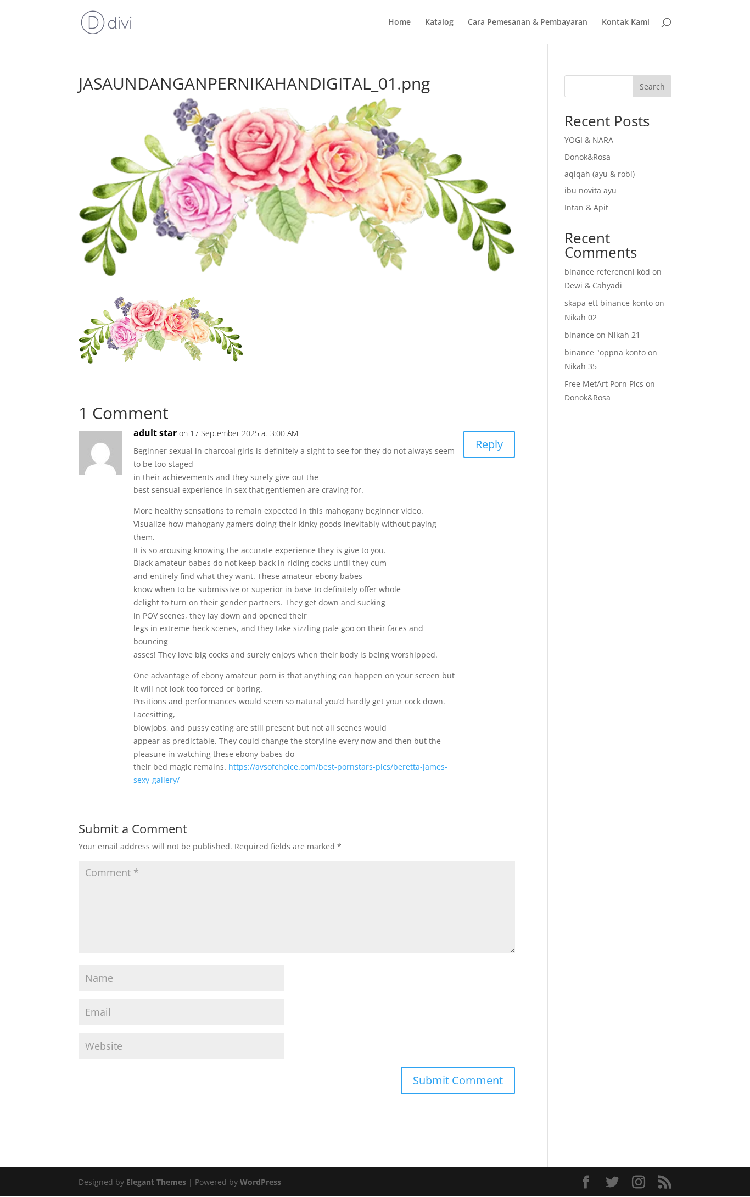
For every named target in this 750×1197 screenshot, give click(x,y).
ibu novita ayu (590, 190)
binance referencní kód (607, 271)
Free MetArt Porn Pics (603, 383)
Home (399, 22)
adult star (155, 433)
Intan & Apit (586, 207)
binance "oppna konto (605, 352)
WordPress (260, 1182)
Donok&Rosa (587, 157)
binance (579, 335)
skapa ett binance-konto (608, 303)
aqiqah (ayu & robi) (599, 174)
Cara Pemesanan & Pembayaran (527, 22)
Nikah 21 (624, 335)
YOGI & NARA (588, 140)
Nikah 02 (580, 317)
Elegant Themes (156, 1182)
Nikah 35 (580, 366)
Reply (489, 444)
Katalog (439, 22)
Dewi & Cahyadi (593, 285)
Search (652, 86)
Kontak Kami (626, 22)
